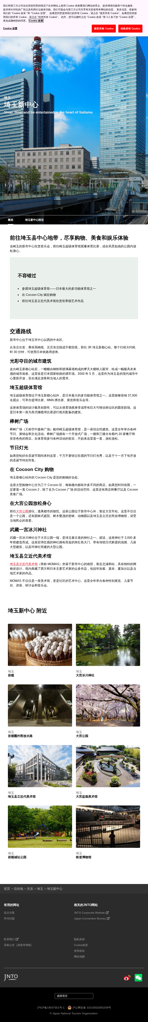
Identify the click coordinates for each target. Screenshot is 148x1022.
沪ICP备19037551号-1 (51, 1007)
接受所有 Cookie (103, 28)
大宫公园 (22, 511)
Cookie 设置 (10, 28)
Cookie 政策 (36, 20)
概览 (10, 219)
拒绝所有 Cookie (130, 28)
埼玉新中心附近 (34, 219)
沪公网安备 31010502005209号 (91, 1007)
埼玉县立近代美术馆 (24, 564)
